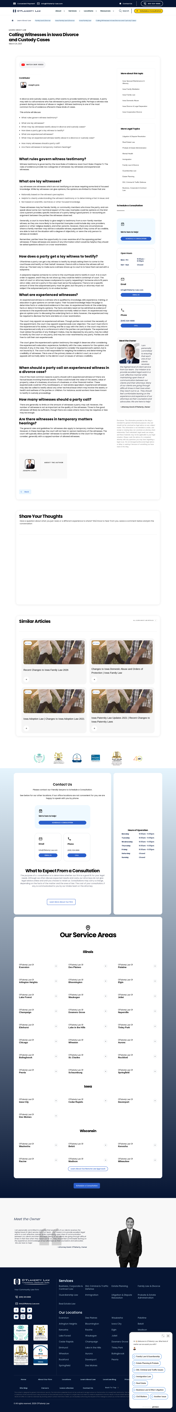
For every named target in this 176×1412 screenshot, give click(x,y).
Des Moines (91, 1365)
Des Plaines (91, 1317)
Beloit (141, 1323)
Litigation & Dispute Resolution (122, 1296)
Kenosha (63, 1329)
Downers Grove (120, 1341)
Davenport (91, 1359)
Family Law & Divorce (149, 1286)
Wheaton (64, 1353)
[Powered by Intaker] (155, 1407)
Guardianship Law (68, 1294)
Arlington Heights (68, 1323)
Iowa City (117, 1323)
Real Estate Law (67, 1303)
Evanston (64, 1317)
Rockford (64, 1359)
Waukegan (91, 1335)
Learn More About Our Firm (61, 902)
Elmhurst (63, 1347)
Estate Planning (120, 1286)
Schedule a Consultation (87, 1186)
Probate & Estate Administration (147, 1296)
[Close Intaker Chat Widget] (168, 1336)
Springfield (64, 1365)
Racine (88, 1329)
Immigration (91, 1294)
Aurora (89, 1353)
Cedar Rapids (66, 1341)
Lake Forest (65, 1335)
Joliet (114, 1335)
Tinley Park (117, 1347)
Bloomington (92, 1323)
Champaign (91, 1341)
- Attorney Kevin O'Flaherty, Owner (135, 407)
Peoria (115, 1359)
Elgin (114, 1329)
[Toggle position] (163, 1336)
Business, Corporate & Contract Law (71, 1287)
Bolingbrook (118, 1353)
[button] (38, 966)
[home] (27, 11)
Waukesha (117, 1317)
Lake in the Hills (93, 1347)
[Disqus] (88, 571)
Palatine (142, 1317)
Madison (142, 1329)
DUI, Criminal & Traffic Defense (96, 1287)
